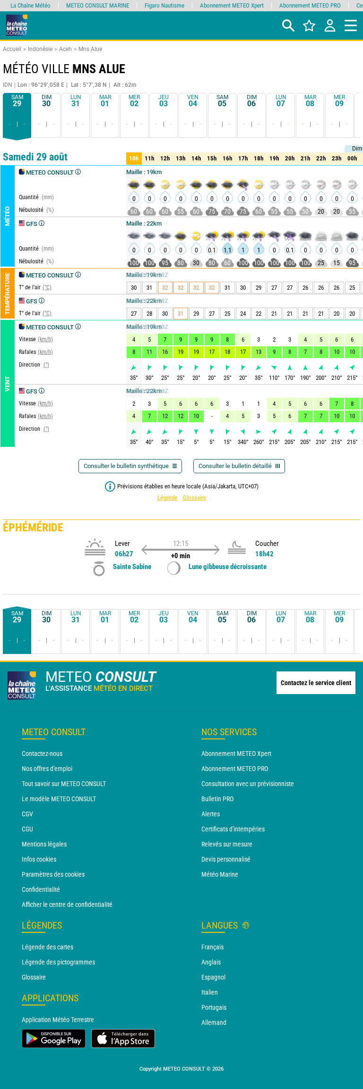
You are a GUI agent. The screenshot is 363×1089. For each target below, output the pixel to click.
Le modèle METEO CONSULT (59, 799)
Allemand (213, 1022)
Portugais (213, 1007)
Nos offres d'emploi (47, 768)
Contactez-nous (42, 753)
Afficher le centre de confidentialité (67, 904)
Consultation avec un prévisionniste (247, 783)
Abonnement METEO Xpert (236, 753)
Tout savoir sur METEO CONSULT (64, 783)
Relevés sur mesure (226, 844)
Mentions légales (44, 844)
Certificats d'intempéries (233, 829)
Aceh (65, 49)
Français (212, 947)
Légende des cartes (47, 947)
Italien (209, 992)
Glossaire (194, 497)
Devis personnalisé (226, 859)
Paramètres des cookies (53, 874)
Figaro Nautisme (164, 5)
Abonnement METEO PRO (234, 768)
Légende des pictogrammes (58, 962)
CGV (27, 814)
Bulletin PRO (217, 799)
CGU (27, 829)
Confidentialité (41, 889)
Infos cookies (39, 859)
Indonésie (40, 49)
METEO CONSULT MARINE (97, 5)
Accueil (12, 49)
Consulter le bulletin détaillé (236, 465)
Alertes (210, 814)
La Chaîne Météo (30, 5)
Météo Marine (219, 874)
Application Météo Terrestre (58, 1019)
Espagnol (213, 977)
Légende (167, 497)
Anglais (211, 962)
